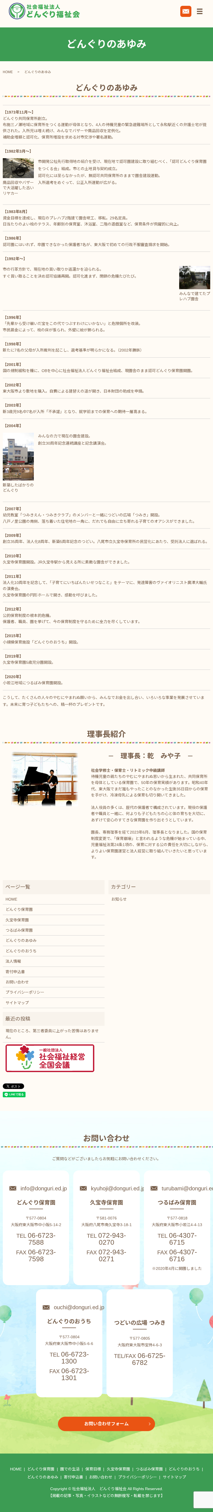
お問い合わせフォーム (106, 1423)
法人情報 (13, 961)
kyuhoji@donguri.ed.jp (118, 1188)
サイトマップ (17, 1003)
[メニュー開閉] (199, 11)
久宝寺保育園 (17, 920)
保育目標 (93, 1469)
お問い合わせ (17, 982)
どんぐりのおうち (21, 951)
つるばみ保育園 (19, 930)
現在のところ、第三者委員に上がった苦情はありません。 (52, 1034)
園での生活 (70, 1469)
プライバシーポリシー (25, 992)
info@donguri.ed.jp (44, 1188)
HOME (8, 72)
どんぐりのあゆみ (21, 940)
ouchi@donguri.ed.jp (79, 1307)
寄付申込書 (15, 972)
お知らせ (119, 899)
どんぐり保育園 (19, 909)
